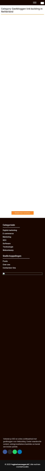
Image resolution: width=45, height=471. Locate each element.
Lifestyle (6, 144)
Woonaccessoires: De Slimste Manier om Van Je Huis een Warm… (22, 148)
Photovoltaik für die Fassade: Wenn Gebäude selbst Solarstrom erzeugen (22, 53)
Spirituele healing (9, 162)
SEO (4, 24)
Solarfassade (7, 48)
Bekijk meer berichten (22, 213)
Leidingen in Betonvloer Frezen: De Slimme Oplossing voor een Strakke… (21, 124)
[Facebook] (5, 452)
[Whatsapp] (15, 452)
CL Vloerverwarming (10, 120)
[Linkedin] (19, 452)
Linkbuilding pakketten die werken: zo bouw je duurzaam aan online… (22, 29)
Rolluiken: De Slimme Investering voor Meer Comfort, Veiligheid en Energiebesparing (21, 193)
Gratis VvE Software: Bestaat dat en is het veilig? (21, 74)
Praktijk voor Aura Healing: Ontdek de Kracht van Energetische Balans (22, 167)
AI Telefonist (7, 70)
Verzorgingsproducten (10, 96)
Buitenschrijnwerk (9, 189)
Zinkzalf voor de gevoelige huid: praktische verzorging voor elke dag (21, 100)
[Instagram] (10, 452)
